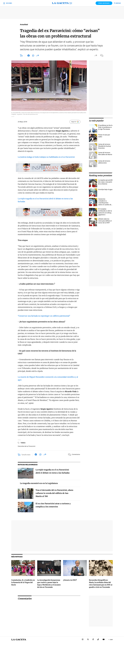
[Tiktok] (98, 639)
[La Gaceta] (62, 3)
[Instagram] (82, 639)
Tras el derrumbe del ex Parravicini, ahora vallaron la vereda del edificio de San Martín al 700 (54, 493)
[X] (88, 639)
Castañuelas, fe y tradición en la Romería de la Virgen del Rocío (23, 582)
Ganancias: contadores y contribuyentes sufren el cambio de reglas (104, 202)
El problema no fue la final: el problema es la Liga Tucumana (105, 127)
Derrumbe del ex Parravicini (26, 446)
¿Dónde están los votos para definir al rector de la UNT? (105, 221)
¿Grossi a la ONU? (70, 580)
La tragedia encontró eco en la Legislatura (39, 483)
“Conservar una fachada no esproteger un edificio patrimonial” (44, 316)
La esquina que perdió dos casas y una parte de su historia (105, 182)
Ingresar (118, 3)
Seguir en (73, 121)
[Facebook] (93, 639)
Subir (111, 639)
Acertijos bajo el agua (105, 189)
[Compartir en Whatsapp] (33, 56)
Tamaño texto (25, 455)
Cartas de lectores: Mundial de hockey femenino (104, 146)
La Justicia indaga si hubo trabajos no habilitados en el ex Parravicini (46, 157)
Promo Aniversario (104, 3)
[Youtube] (103, 639)
